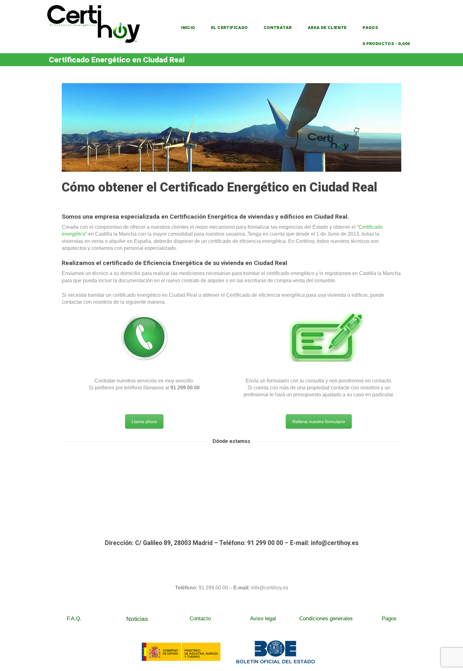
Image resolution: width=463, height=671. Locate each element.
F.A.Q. (74, 618)
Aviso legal (263, 618)
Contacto (200, 618)
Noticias (137, 619)
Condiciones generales (326, 618)
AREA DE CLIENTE (327, 27)
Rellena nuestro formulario (318, 421)
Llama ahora (144, 421)
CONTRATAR (278, 27)
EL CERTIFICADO (229, 27)
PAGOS (370, 27)
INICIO (188, 27)
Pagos (389, 618)
